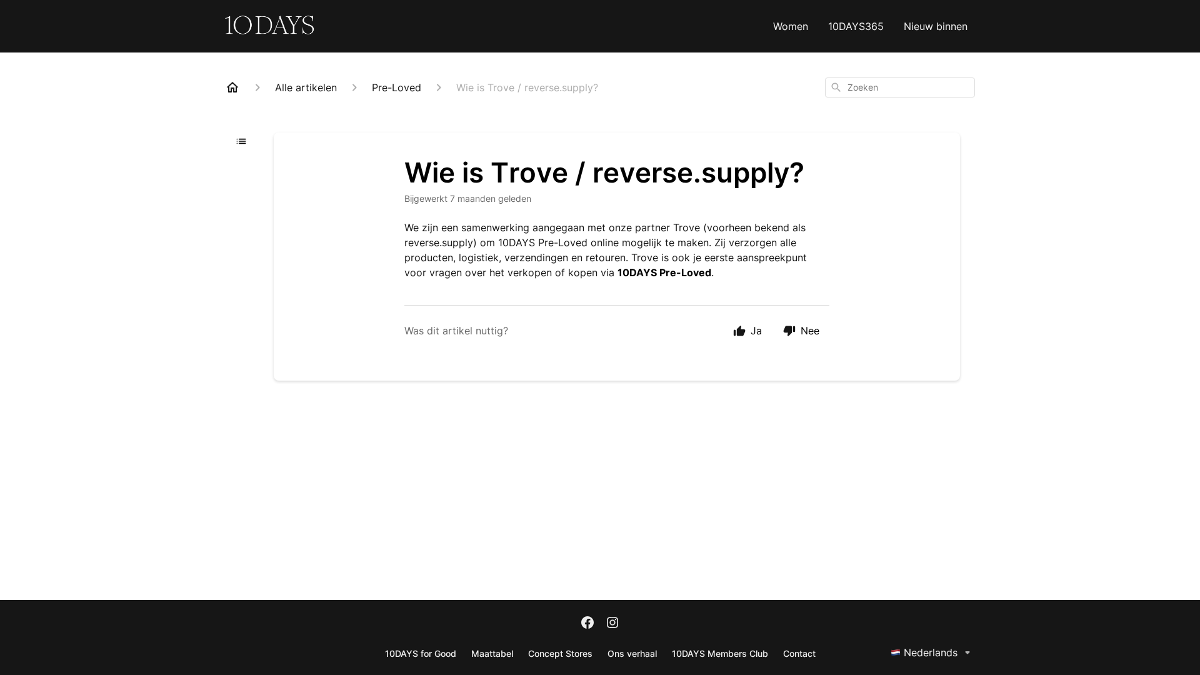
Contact (799, 653)
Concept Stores (560, 653)
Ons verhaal (632, 653)
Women (790, 26)
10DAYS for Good (420, 653)
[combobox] (900, 88)
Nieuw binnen (936, 26)
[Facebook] (587, 623)
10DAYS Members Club (720, 653)
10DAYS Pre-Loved (664, 272)
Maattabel (492, 653)
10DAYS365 (856, 26)
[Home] (232, 87)
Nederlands (931, 652)
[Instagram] (612, 623)
